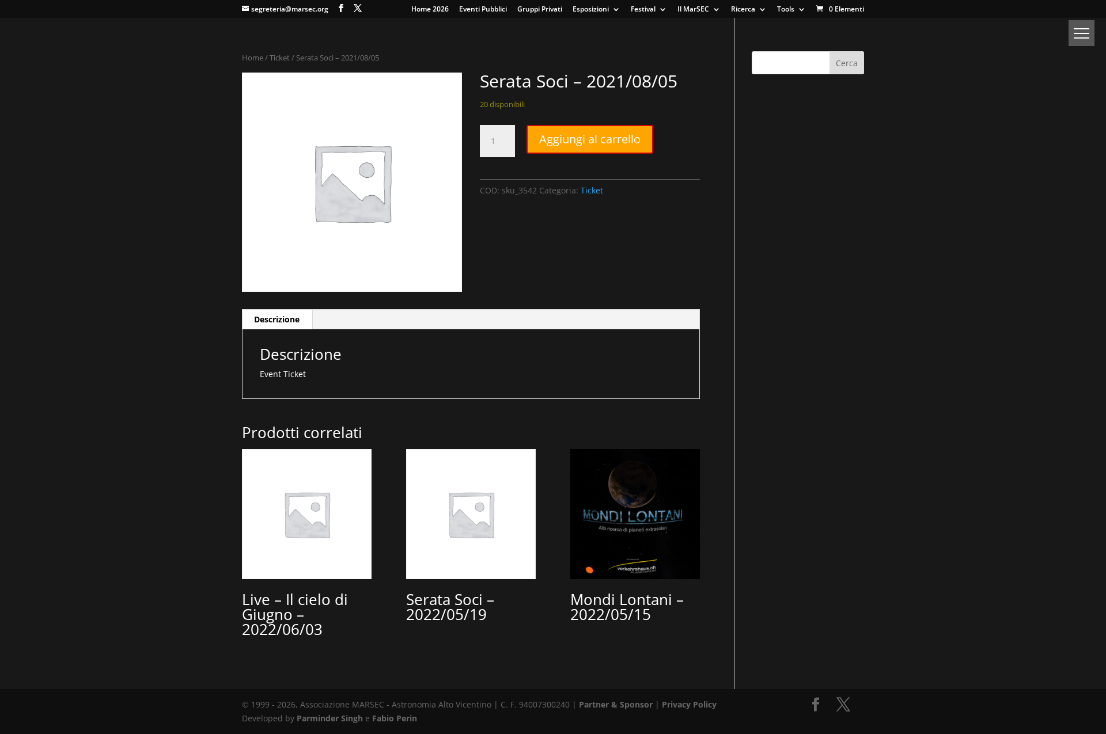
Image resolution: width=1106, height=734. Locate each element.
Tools (785, 10)
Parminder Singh (330, 718)
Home (252, 57)
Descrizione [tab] (277, 319)
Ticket (280, 57)
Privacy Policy (689, 704)
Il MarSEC (693, 10)
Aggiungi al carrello (590, 139)
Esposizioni (591, 10)
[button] (1081, 33)
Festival (643, 10)
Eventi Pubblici (483, 10)
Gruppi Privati (539, 10)
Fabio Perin (394, 718)
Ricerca (743, 10)
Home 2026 (430, 10)
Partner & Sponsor (616, 704)
